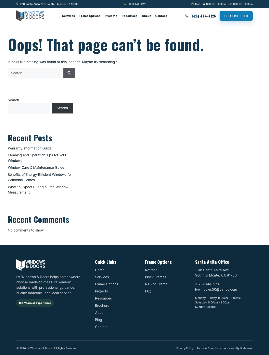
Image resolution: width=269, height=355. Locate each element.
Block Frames (155, 277)
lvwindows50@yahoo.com (216, 289)
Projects (111, 16)
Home (99, 270)
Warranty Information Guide (30, 148)
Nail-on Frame (156, 284)
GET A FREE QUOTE (236, 16)
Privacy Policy (185, 348)
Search (13, 100)
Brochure (102, 305)
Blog (98, 320)
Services (68, 16)
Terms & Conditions (209, 348)
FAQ (148, 291)
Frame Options (89, 16)
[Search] (69, 73)
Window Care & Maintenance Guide (36, 168)
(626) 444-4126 (207, 284)
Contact (161, 16)
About (146, 16)
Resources (129, 16)
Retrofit (151, 270)
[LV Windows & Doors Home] (30, 15)
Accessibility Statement (238, 348)
